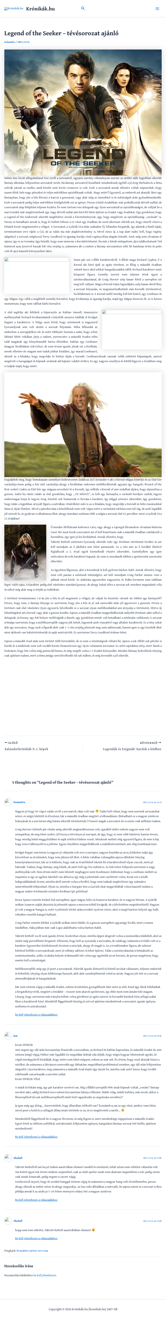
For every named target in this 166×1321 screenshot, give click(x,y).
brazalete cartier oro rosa (32, 1250)
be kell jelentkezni (45, 1275)
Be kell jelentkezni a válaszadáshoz (36, 1014)
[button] (83, 9)
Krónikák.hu (40, 8)
